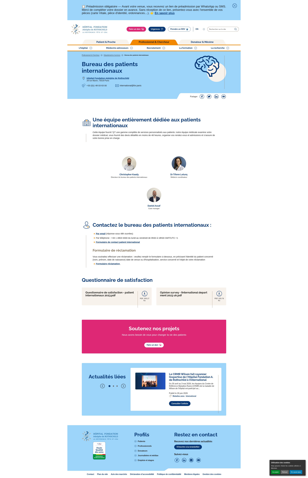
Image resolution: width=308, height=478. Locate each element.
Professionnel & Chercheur (154, 42)
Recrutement (154, 48)
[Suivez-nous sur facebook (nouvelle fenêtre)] (176, 460)
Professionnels (145, 446)
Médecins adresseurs (117, 48)
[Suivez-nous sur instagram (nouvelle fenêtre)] (191, 460)
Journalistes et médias (148, 455)
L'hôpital (83, 48)
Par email (101, 233)
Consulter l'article (179, 403)
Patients (141, 441)
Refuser (284, 472)
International (191, 396)
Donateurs (142, 451)
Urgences (155, 29)
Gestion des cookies (212, 474)
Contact (90, 474)
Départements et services (112, 55)
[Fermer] (234, 6)
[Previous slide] (102, 386)
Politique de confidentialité (169, 474)
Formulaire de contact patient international (118, 242)
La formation (185, 48)
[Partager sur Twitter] (209, 96)
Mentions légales (192, 474)
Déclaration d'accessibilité (142, 474)
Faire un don (134, 29)
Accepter (275, 472)
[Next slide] (123, 386)
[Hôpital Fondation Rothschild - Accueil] (89, 29)
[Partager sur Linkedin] (216, 96)
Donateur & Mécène (202, 42)
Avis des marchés (119, 474)
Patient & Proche (106, 42)
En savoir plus (296, 472)
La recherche (218, 48)
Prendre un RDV (177, 29)
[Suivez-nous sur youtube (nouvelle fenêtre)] (198, 460)
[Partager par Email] (223, 96)
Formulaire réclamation (108, 264)
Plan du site (102, 474)
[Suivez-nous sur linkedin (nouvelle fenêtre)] (184, 460)
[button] (109, 386)
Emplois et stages (146, 460)
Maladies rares (179, 396)
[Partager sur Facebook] (201, 96)
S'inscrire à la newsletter (188, 447)
